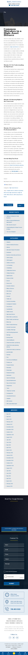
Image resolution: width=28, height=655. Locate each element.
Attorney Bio (16, 618)
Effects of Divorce (10, 288)
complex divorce (10, 190)
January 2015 (9, 486)
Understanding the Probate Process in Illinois (14, 228)
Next (20, 205)
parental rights (10, 352)
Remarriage (9, 370)
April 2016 (9, 447)
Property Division (10, 365)
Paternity (8, 354)
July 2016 (9, 439)
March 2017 (9, 419)
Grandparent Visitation (11, 304)
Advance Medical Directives (12, 244)
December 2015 (10, 457)
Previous (8, 205)
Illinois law (9, 322)
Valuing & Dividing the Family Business (13, 217)
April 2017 (9, 416)
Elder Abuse (9, 291)
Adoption (8, 242)
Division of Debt (10, 278)
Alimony (8, 247)
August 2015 (9, 468)
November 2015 (10, 460)
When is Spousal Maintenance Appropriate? (13, 221)
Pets (7, 357)
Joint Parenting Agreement (12, 332)
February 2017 (10, 421)
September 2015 (10, 465)
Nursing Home (10, 337)
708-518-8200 (15, 171)
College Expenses (10, 273)
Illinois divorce (10, 194)
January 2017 (9, 424)
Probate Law (9, 362)
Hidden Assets (10, 311)
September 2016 (10, 434)
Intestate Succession (11, 327)
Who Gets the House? (11, 224)
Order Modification (10, 340)
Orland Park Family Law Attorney (13, 349)
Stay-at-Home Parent (11, 383)
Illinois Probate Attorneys (12, 324)
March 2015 (9, 481)
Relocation (9, 367)
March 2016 (9, 450)
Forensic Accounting (11, 301)
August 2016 (9, 437)
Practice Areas (10, 620)
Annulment (9, 252)
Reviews (12, 623)
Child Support (9, 260)
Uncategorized (10, 393)
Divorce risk (9, 283)
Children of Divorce (11, 262)
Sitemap (8, 647)
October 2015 (9, 463)
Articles (19, 620)
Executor (8, 296)
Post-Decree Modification (12, 359)
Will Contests (9, 401)
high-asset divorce (14, 46)
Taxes (8, 388)
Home (9, 618)
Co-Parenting (9, 265)
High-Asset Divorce (13, 187)
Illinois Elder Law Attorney (12, 316)
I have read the (11, 571)
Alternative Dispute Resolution (13, 249)
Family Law (9, 298)
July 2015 (9, 470)
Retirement (9, 375)
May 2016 (9, 445)
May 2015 (9, 475)
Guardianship (9, 309)
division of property (19, 190)
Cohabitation (9, 267)
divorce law (6, 192)
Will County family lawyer (12, 403)
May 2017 (9, 414)
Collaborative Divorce (11, 270)
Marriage (8, 334)
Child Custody (10, 257)
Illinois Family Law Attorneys (13, 319)
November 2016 (10, 429)
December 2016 (10, 426)
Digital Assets (9, 275)
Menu (3, 653)
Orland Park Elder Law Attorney (13, 342)
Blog (7, 623)
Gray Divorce (9, 306)
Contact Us (19, 623)
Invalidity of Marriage (11, 329)
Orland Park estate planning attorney (13, 346)
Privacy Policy (16, 647)
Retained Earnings (11, 372)
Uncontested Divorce (11, 395)
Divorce (8, 280)
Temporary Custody (11, 390)
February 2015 (10, 483)
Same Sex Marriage (11, 377)
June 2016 (9, 442)
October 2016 (9, 432)
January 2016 (9, 455)
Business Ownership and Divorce (14, 255)
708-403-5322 (15, 5)
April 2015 (9, 478)
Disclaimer (15, 571)
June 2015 (9, 473)
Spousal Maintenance (11, 380)
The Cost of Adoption (11, 231)
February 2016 (10, 452)
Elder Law (9, 293)
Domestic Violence (10, 285)
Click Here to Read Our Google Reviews (14, 529)
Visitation (8, 398)
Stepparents (9, 385)
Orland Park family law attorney (17, 165)
